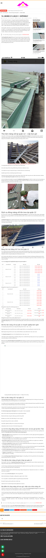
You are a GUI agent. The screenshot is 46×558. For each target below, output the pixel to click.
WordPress (21, 553)
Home (1, 12)
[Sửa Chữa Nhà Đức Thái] (23, 4)
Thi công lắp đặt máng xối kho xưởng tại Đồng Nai (39, 52)
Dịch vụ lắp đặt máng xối (5, 251)
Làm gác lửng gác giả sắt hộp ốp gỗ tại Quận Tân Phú (16, 10)
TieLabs (29, 553)
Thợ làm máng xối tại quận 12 (6, 20)
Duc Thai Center (4, 18)
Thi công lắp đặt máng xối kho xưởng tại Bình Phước (39, 40)
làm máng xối (5, 12)
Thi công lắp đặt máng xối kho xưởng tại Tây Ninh (39, 29)
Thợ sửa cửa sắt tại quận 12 (8, 523)
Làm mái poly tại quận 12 (38, 523)
